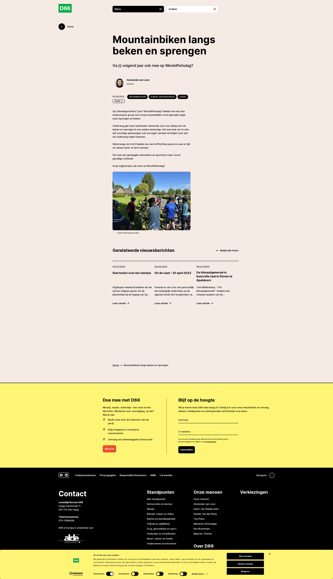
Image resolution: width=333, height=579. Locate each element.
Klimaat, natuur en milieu (163, 97)
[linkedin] (66, 475)
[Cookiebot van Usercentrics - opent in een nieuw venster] (76, 574)
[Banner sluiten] (270, 554)
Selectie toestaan (245, 564)
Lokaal (183, 97)
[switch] (135, 574)
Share (117, 101)
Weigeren (245, 571)
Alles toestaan (245, 556)
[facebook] (61, 475)
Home (116, 365)
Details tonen (198, 574)
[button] (139, 9)
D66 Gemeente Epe (137, 97)
